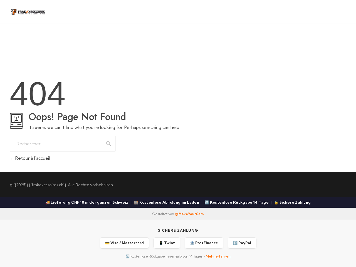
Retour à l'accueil (32, 158)
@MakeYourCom (189, 214)
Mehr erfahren (218, 256)
